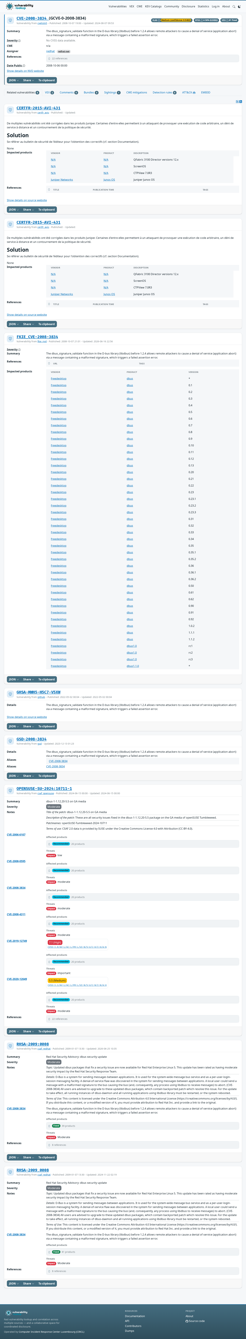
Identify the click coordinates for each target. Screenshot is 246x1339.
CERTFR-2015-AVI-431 (38, 108)
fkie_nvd (42, 341)
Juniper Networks (62, 179)
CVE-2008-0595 (16, 861)
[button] (234, 6)
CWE (139, 6)
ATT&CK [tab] (187, 92)
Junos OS (109, 179)
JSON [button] (12, 80)
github (41, 697)
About (226, 6)
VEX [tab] (49, 92)
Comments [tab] (68, 92)
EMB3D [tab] (205, 92)
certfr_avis (43, 112)
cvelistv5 (42, 23)
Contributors (133, 1326)
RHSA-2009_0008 (33, 1170)
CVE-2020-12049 (17, 979)
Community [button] (171, 6)
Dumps (129, 1331)
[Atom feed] (237, 101)
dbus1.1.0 (133, 666)
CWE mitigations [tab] (136, 92)
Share (27, 80)
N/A (53, 159)
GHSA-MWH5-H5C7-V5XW (38, 692)
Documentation (135, 1316)
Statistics (203, 6)
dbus (130, 378)
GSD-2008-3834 (32, 739)
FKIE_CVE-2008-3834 (37, 337)
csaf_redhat (44, 1048)
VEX (131, 6)
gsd (39, 743)
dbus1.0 (132, 646)
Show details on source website (27, 200)
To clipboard (46, 80)
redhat (50, 51)
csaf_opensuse (45, 793)
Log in (216, 6)
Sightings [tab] (111, 92)
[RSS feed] (240, 101)
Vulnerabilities (118, 6)
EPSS (198, 20)
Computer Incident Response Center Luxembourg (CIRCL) (51, 1331)
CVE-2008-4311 (16, 914)
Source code (196, 1321)
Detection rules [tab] (164, 92)
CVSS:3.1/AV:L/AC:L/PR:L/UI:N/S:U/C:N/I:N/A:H (77, 985)
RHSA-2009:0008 (33, 1044)
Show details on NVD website (25, 71)
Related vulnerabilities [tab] (22, 92)
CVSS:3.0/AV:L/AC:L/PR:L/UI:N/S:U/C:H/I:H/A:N (77, 947)
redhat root (63, 51)
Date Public (15, 65)
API (127, 1321)
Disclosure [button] (188, 6)
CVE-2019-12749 (17, 941)
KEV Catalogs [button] (153, 6)
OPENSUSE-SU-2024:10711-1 (44, 788)
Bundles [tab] (90, 92)
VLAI (155, 20)
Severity (12, 40)
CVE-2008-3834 (33, 18)
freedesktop (58, 378)
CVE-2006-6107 (16, 834)
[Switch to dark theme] (239, 6)
